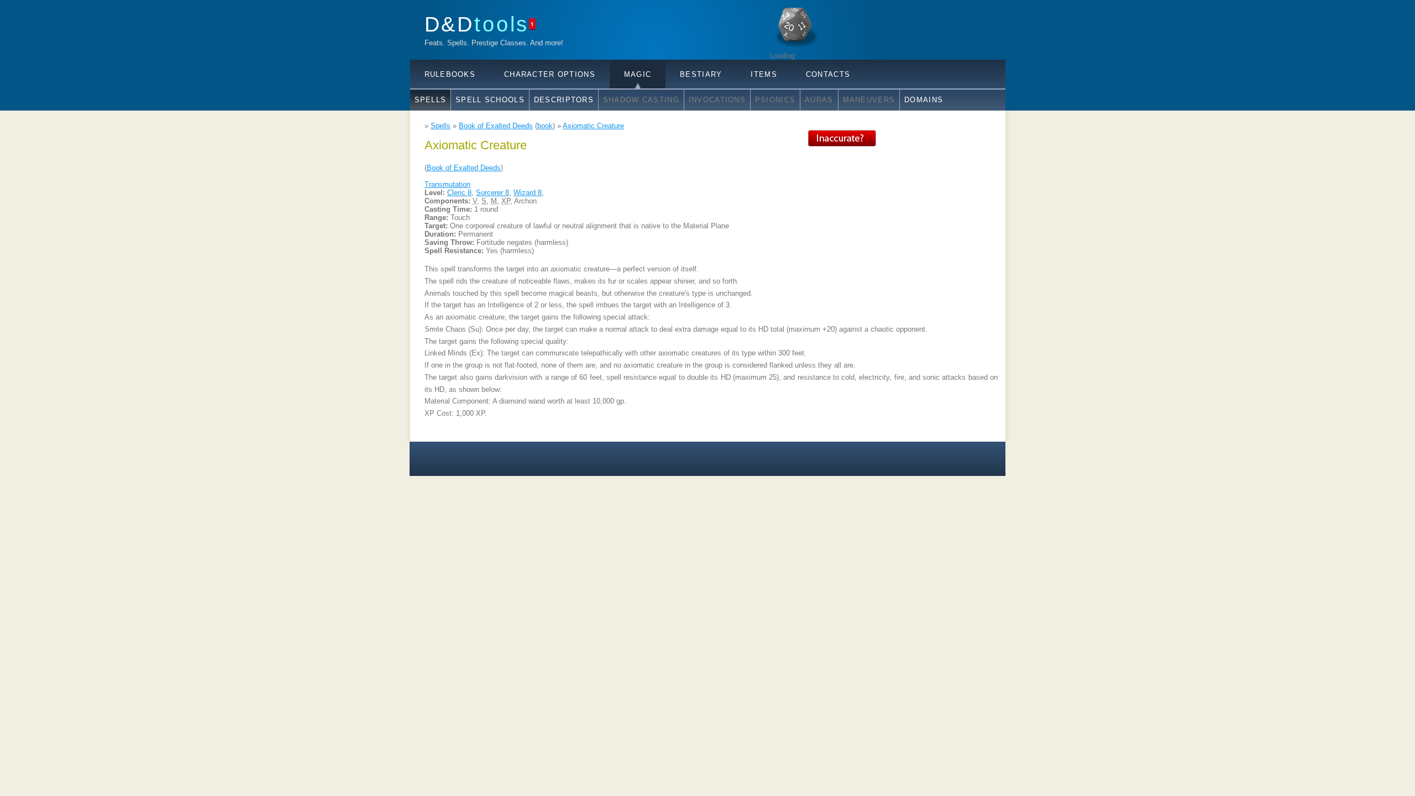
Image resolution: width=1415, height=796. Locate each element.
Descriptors (564, 100)
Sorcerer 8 (492, 192)
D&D (477, 24)
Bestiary (701, 74)
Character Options (549, 74)
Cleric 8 (459, 192)
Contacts (828, 74)
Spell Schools (490, 100)
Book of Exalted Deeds (496, 126)
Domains (923, 100)
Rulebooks (450, 74)
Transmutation (447, 184)
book (545, 126)
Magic (637, 74)
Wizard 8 (527, 192)
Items (764, 74)
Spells (431, 100)
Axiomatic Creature (593, 126)
